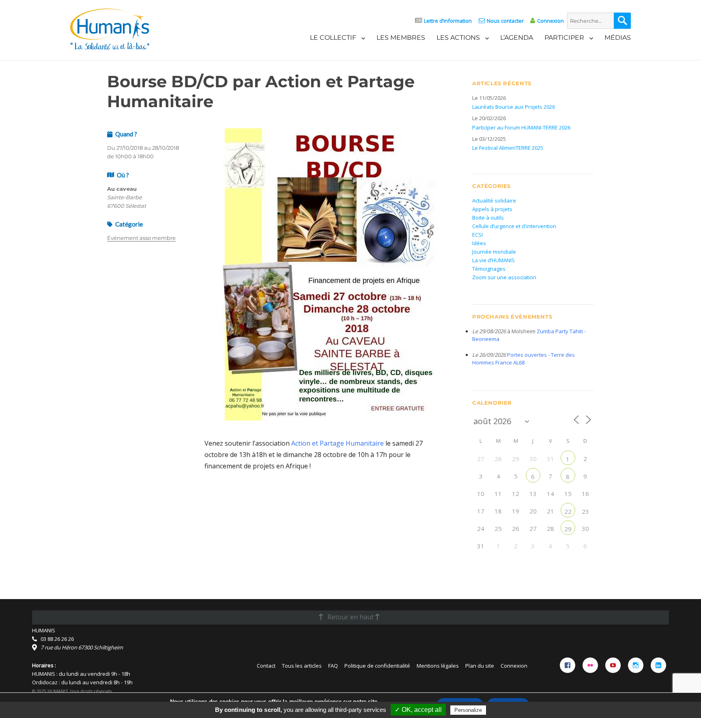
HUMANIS (43, 630)
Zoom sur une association (504, 277)
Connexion (550, 20)
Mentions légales (438, 665)
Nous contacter (505, 20)
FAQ (333, 665)
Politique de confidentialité (377, 665)
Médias (617, 37)
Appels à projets (492, 209)
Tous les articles (302, 665)
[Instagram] (636, 665)
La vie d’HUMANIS (493, 260)
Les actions (458, 37)
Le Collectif (333, 37)
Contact (266, 665)
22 (568, 511)
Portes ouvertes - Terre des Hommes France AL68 (523, 358)
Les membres (400, 37)
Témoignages (488, 268)
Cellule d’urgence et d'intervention (514, 226)
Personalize (468, 710)
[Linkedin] (658, 665)
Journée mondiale (494, 251)
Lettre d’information (448, 20)
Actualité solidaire (494, 200)
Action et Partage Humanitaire (337, 443)
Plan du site (479, 665)
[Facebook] (567, 665)
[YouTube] (613, 665)
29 (568, 529)
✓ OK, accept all (418, 709)
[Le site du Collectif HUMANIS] (109, 28)
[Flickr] (590, 665)
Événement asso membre (141, 238)
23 (585, 511)
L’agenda (516, 37)
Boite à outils (488, 217)
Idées (479, 243)
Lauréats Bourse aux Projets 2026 (513, 106)
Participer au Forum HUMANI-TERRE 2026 (521, 127)
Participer (564, 37)
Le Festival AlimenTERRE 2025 (507, 147)
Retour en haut (350, 616)
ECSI (477, 234)
